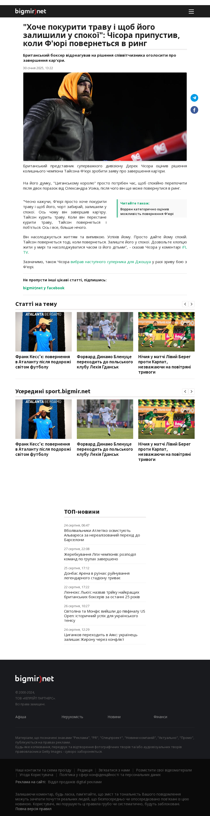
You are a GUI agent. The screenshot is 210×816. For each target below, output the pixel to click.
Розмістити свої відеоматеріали (164, 770)
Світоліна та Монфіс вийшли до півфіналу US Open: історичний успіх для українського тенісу (104, 615)
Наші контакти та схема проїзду (43, 770)
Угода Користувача (36, 774)
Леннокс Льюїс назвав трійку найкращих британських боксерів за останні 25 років (102, 594)
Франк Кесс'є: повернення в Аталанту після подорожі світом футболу (43, 362)
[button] (185, 304)
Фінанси (160, 716)
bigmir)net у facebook (44, 287)
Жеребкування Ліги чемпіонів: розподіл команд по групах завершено (100, 556)
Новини (114, 716)
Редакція (84, 770)
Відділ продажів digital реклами (75, 781)
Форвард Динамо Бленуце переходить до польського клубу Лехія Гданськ (105, 362)
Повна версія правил (33, 808)
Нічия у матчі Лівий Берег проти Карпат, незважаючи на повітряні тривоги (164, 364)
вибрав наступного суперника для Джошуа (111, 261)
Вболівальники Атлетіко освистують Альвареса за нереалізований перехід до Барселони (102, 535)
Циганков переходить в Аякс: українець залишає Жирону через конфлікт (101, 637)
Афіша (20, 716)
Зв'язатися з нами (114, 770)
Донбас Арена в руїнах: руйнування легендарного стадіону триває (97, 575)
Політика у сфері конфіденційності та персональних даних (110, 774)
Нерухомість (72, 716)
